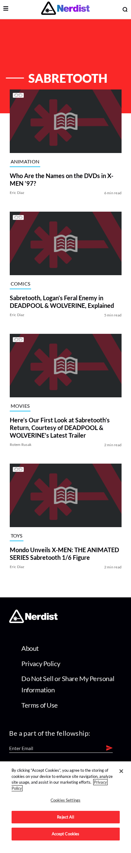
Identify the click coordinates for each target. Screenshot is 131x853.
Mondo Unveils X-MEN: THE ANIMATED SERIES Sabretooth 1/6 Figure (64, 553)
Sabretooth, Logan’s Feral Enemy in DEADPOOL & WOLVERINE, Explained (61, 301)
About (30, 648)
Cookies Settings (65, 800)
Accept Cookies (66, 833)
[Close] (121, 771)
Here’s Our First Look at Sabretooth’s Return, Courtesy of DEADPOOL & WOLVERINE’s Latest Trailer (59, 427)
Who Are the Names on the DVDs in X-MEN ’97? (61, 179)
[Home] (33, 621)
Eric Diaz (16, 192)
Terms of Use (39, 705)
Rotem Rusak (20, 444)
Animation (24, 161)
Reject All (65, 817)
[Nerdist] (65, 9)
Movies (20, 405)
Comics (20, 283)
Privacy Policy (40, 663)
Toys (16, 535)
